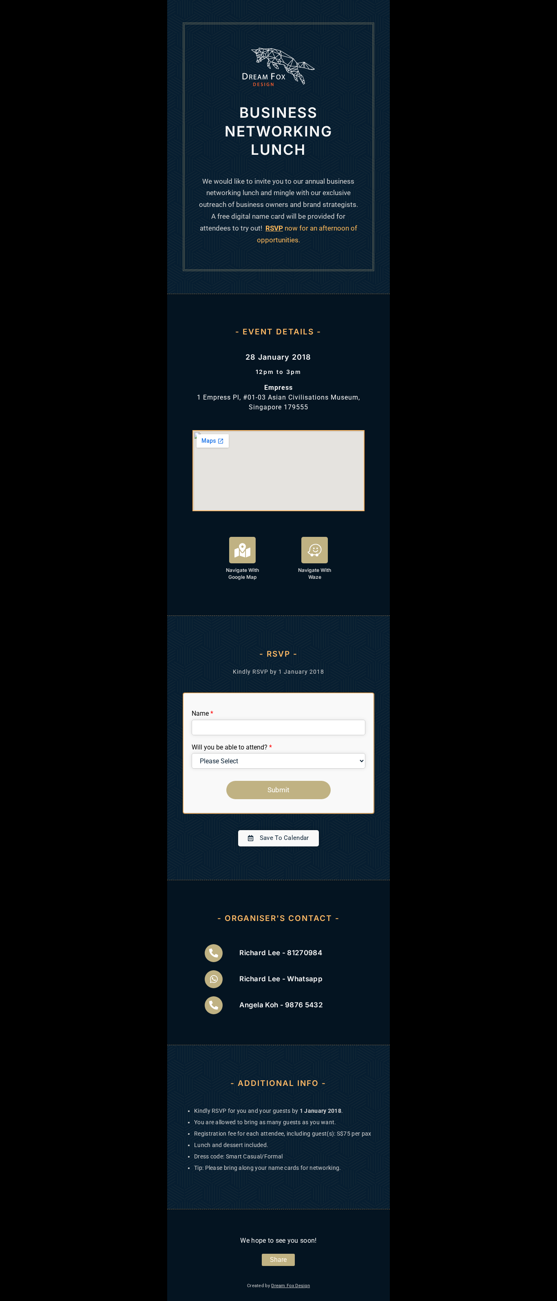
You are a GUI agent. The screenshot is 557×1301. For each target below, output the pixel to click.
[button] (278, 838)
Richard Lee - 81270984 (280, 953)
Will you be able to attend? (232, 747)
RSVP (274, 228)
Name (202, 713)
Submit (278, 790)
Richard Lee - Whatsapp (281, 979)
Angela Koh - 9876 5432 (281, 1005)
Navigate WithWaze (314, 573)
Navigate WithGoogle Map (242, 573)
